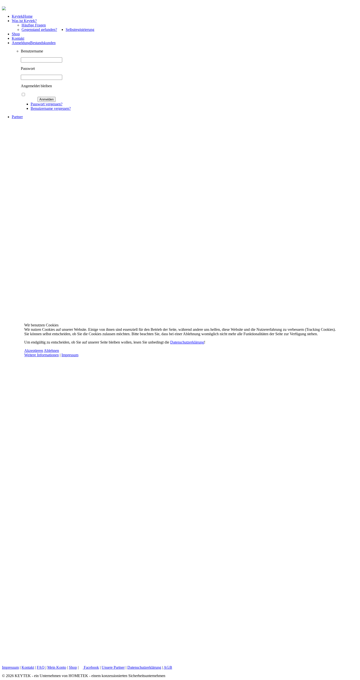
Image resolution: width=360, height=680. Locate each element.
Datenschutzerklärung (187, 342)
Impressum (69, 355)
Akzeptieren (33, 350)
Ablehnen (51, 350)
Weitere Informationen (41, 355)
